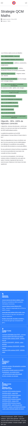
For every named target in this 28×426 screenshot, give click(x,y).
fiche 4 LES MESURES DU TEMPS (9, 68)
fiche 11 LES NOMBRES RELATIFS (10, 102)
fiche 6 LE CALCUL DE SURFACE (9, 78)
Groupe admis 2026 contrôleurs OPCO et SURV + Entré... (13, 312)
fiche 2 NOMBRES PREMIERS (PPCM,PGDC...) (12, 59)
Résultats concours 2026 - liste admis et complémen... (13, 318)
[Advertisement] (14, 37)
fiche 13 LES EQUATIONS (7, 109)
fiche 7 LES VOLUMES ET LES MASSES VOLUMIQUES (14, 85)
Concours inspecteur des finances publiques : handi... (13, 300)
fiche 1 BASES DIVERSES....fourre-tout (10, 56)
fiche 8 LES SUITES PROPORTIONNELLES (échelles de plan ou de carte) (14, 92)
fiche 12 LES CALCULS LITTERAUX (10, 106)
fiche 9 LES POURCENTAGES (8, 96)
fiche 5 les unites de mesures (8, 73)
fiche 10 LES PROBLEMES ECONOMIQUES (12, 99)
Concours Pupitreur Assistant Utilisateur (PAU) (11, 306)
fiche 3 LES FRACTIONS (7, 63)
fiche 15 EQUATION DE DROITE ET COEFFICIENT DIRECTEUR (14, 117)
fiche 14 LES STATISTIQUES (8, 112)
